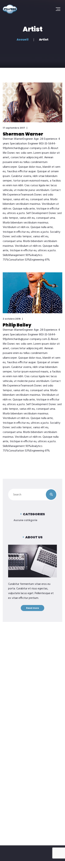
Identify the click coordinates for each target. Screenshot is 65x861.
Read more (32, 608)
